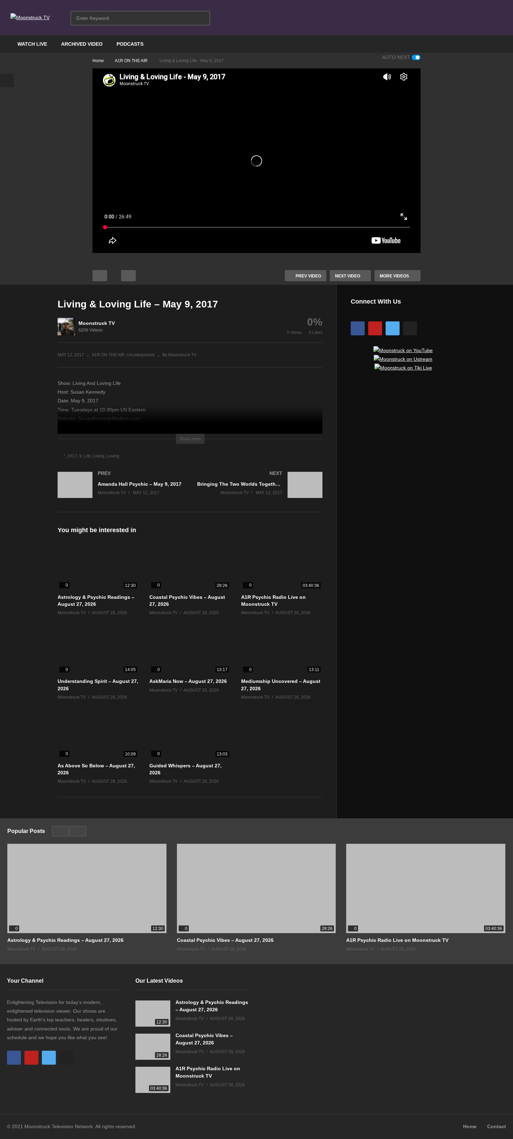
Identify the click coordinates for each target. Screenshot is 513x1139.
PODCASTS (130, 44)
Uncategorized (141, 354)
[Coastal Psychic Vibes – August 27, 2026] (190, 567)
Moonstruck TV (97, 323)
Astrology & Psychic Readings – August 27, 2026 (65, 940)
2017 (72, 456)
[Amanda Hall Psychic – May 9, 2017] (120, 492)
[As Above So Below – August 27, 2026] (98, 735)
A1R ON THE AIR (108, 354)
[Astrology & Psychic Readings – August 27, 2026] (98, 567)
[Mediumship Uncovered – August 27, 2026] (281, 651)
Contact (496, 1126)
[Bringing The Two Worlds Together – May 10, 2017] (260, 492)
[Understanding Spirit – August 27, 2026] (98, 651)
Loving (112, 456)
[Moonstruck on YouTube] (403, 350)
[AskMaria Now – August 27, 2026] (190, 651)
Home (470, 1126)
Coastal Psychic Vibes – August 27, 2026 (225, 940)
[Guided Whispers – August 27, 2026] (190, 735)
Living (98, 456)
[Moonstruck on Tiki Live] (403, 368)
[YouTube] (375, 328)
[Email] (410, 328)
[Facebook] (358, 328)
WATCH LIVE (32, 44)
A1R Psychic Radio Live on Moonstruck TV (397, 940)
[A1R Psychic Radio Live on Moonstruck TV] (281, 567)
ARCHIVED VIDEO (82, 44)
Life (87, 456)
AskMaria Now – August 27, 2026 (188, 681)
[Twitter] (393, 328)
